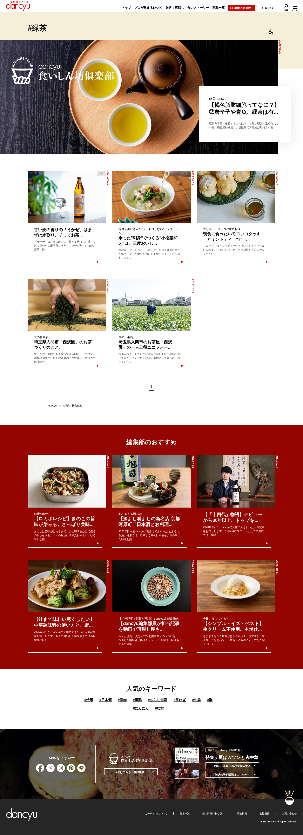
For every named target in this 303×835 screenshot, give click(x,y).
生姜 (196, 700)
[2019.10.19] (151, 305)
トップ (126, 7)
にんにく (141, 708)
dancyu (52, 405)
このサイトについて (156, 813)
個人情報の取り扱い (213, 813)
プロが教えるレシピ (148, 7)
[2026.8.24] (67, 481)
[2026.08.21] (139, 97)
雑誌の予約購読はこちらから (232, 774)
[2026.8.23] (67, 586)
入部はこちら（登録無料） (131, 772)
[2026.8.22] (236, 481)
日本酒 (105, 700)
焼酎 (88, 700)
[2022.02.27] (236, 197)
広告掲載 (242, 813)
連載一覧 (218, 7)
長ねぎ (180, 700)
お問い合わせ (289, 813)
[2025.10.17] (236, 586)
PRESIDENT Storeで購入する (232, 766)
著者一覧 (185, 813)
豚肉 (122, 700)
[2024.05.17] (151, 197)
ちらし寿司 (157, 700)
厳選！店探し (175, 7)
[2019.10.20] (67, 305)
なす (159, 708)
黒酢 (137, 700)
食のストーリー (198, 7)
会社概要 (264, 813)
